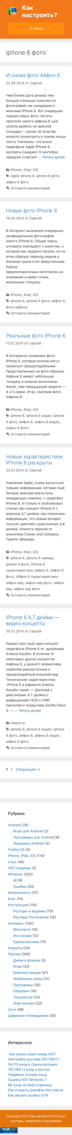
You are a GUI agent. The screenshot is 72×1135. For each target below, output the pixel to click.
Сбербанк (21, 991)
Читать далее (53, 157)
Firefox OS (16, 850)
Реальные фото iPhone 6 (35, 336)
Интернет (16, 923)
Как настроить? (39, 11)
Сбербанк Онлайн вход (27, 1075)
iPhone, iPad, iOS (24, 170)
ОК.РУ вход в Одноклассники (32, 1064)
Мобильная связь (27, 979)
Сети (12, 1010)
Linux (12, 862)
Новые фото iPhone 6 (31, 211)
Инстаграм (22, 936)
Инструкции (18, 905)
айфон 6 (58, 301)
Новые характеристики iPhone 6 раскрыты (34, 460)
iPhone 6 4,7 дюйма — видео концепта (32, 620)
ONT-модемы (19, 868)
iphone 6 (17, 301)
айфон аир (14, 583)
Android (14, 825)
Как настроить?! (41, 1116)
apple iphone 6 (22, 176)
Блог (12, 899)
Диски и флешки (26, 960)
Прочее (14, 954)
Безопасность (19, 893)
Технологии (23, 997)
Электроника (24, 1003)
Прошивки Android (28, 843)
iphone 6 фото (47, 176)
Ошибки (19, 887)
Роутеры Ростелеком (31, 917)
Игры (17, 966)
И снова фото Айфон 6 (33, 75)
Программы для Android (33, 837)
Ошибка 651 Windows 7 (27, 1080)
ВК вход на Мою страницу (30, 1085)
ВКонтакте (22, 929)
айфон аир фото (38, 583)
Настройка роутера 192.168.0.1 (34, 1059)
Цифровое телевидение (28, 1016)
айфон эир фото (27, 589)
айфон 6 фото (17, 182)
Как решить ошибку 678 (28, 1095)
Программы (23, 985)
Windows (15, 874)
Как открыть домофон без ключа (35, 1090)
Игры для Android (28, 831)
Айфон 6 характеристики (37, 577)
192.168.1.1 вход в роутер (29, 1069)
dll (15, 880)
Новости (18, 723)
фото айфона (16, 307)
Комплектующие (27, 973)
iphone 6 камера (40, 558)
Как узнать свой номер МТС (32, 1054)
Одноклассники (26, 942)
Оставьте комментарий (30, 188)
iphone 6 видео (39, 416)
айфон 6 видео (47, 422)
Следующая (28, 769)
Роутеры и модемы (29, 911)
